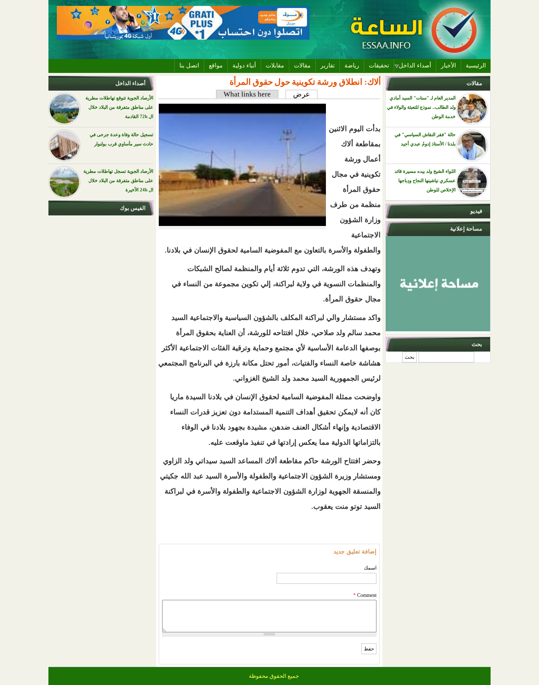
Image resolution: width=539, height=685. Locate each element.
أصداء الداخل (415, 65)
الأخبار (448, 65)
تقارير (327, 65)
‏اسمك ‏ (369, 568)
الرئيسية (476, 65)
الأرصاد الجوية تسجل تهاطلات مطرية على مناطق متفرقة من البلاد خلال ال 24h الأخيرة (118, 180)
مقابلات (275, 65)
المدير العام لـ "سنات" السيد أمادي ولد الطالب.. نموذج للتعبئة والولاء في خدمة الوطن (421, 107)
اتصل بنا (189, 65)
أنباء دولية (244, 65)
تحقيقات (379, 65)
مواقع (216, 65)
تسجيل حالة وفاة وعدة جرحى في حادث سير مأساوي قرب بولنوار (121, 139)
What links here (247, 94)
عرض (298, 94)
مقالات (302, 65)
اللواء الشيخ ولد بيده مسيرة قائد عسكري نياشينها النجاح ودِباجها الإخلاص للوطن (425, 180)
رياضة (351, 65)
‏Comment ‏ (364, 595)
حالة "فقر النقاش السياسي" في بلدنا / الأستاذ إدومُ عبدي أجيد (425, 139)
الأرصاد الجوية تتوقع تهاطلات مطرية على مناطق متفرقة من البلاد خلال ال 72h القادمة (119, 107)
